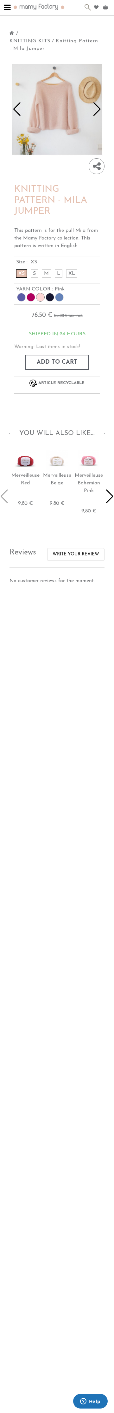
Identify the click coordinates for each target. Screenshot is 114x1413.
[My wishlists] (96, 7)
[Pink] (40, 297)
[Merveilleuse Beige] (57, 460)
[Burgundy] (31, 297)
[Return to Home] (12, 33)
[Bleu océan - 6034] (59, 297)
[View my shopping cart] (106, 8)
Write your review (76, 554)
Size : (26, 262)
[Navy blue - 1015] (50, 297)
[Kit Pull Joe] (57, 108)
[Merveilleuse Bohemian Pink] (88, 460)
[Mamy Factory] (39, 6)
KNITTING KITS (30, 41)
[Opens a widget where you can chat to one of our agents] (90, 1402)
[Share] (96, 166)
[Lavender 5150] (21, 297)
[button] (17, 109)
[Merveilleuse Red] (25, 460)
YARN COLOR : (40, 289)
